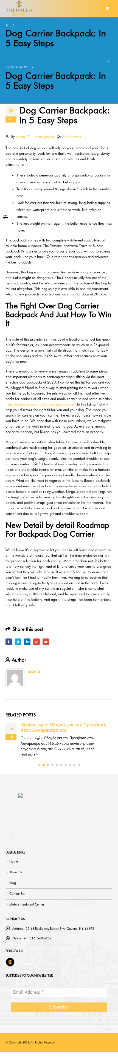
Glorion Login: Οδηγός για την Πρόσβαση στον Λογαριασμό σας (63, 727)
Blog (12, 883)
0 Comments (72, 137)
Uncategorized (43, 137)
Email (46, 641)
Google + (36, 641)
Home (13, 861)
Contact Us (17, 894)
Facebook (8, 641)
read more (28, 754)
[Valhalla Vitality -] (19, 8)
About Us (15, 872)
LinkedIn (27, 641)
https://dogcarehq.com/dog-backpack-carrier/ (40, 404)
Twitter (18, 641)
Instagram (10, 962)
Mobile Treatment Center (26, 904)
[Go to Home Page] (7, 24)
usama (20, 137)
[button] (39, 765)
